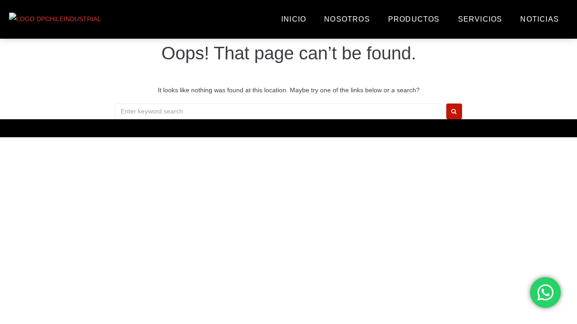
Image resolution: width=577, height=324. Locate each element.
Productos (414, 19)
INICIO (293, 19)
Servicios (480, 19)
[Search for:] (278, 111)
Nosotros (347, 19)
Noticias (539, 19)
